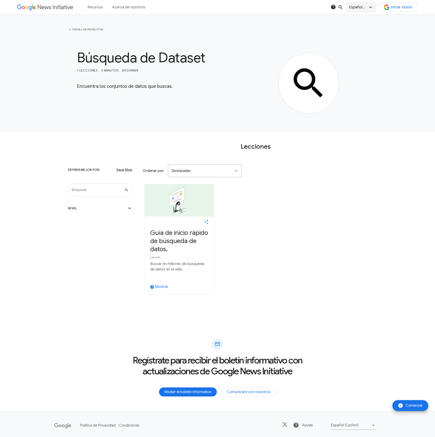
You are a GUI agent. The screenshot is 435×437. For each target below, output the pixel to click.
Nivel (100, 208)
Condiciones (129, 425)
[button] (361, 7)
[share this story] (206, 222)
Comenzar (410, 405)
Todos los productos (87, 29)
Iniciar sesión (401, 7)
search (340, 7)
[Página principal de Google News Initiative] (45, 7)
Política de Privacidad (98, 425)
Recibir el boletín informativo (187, 392)
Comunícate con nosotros (249, 392)
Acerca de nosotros (128, 7)
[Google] (62, 425)
